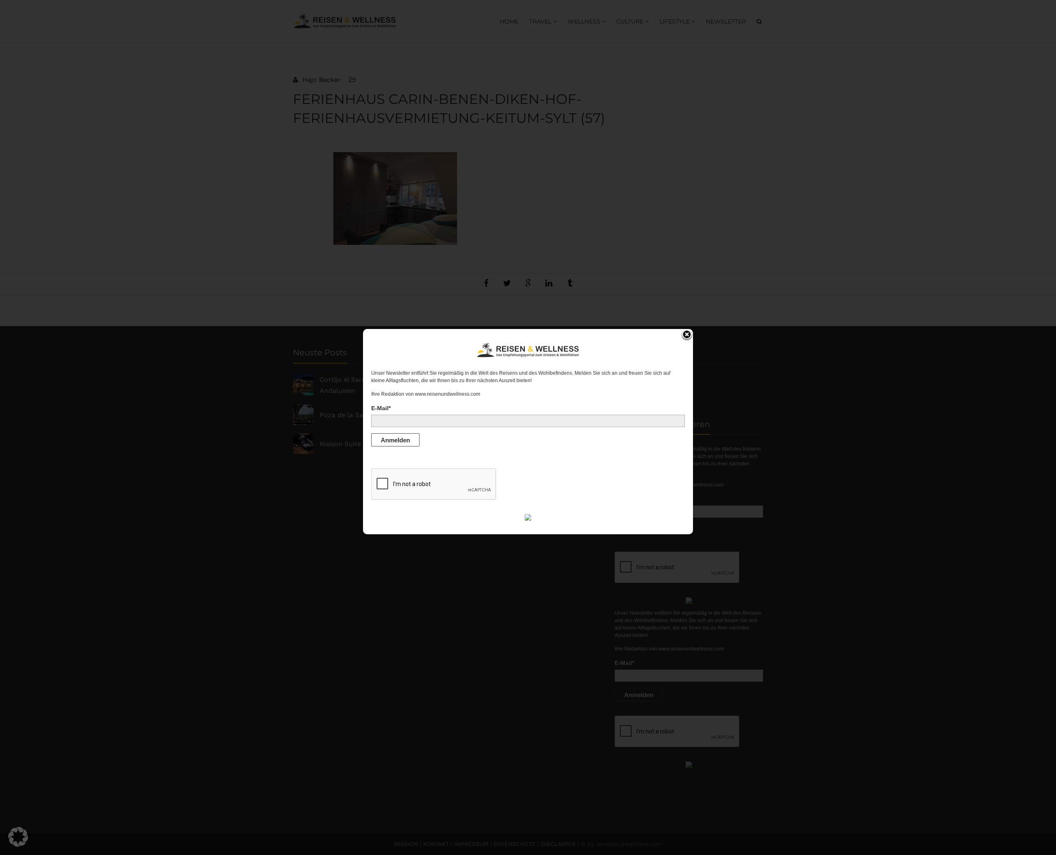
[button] (18, 837)
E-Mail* (381, 408)
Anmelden (395, 440)
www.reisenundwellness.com (447, 394)
